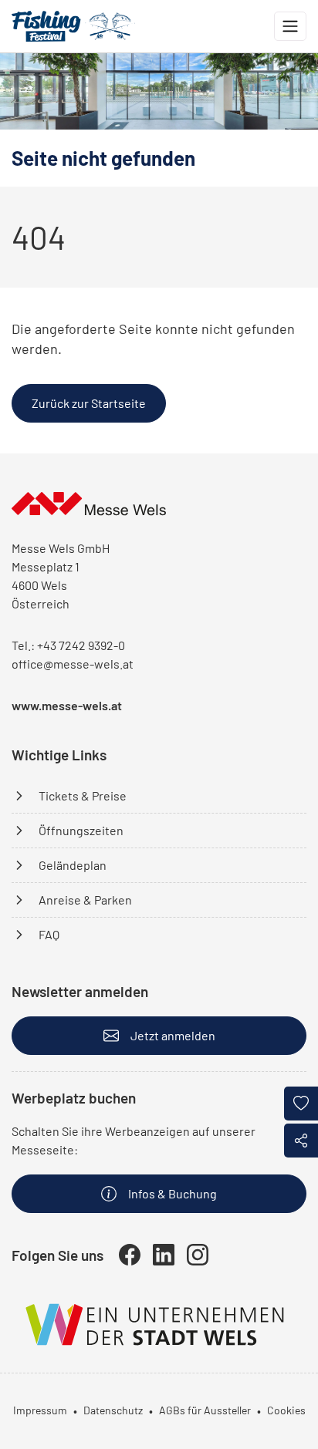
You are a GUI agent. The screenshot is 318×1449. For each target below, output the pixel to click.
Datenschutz (113, 1410)
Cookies (286, 1410)
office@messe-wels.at (73, 663)
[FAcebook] (129, 1254)
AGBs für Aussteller (205, 1410)
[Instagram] (197, 1254)
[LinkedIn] (163, 1254)
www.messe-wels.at (67, 705)
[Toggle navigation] (290, 26)
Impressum (40, 1410)
